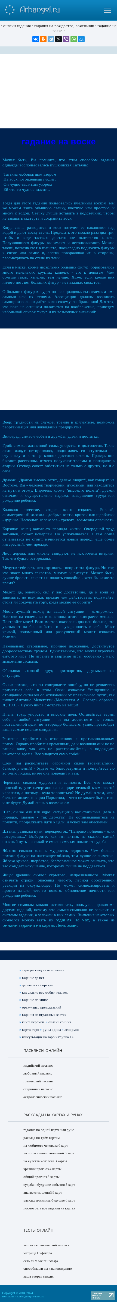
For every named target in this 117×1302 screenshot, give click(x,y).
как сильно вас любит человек (44, 992)
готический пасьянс (38, 1081)
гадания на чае (72, 919)
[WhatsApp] (73, 39)
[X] (58, 39)
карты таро (30, 1030)
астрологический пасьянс (42, 1097)
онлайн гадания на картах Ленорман (39, 925)
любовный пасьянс (37, 1073)
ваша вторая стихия (38, 1276)
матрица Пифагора (37, 1253)
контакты (8, 1296)
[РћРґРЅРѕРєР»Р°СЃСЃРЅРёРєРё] (43, 39)
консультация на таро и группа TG (48, 1037)
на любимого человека (40, 1145)
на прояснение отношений (43, 1153)
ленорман (71, 1030)
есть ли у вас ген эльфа (40, 1261)
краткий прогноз (36, 1169)
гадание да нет (33, 978)
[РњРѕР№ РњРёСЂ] (81, 39)
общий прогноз (35, 1177)
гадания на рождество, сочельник (64, 26)
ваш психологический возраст (46, 1245)
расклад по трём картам (41, 1138)
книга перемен (33, 1022)
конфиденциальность (30, 1296)
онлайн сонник (59, 1022)
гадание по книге (35, 1000)
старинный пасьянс (38, 1089)
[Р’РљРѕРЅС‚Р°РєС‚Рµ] (35, 39)
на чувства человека (38, 1161)
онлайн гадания (17, 26)
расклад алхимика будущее (44, 1200)
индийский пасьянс (38, 1065)
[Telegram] (51, 39)
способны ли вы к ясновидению (47, 1268)
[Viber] (66, 39)
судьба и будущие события (44, 1185)
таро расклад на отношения (43, 970)
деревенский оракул (37, 985)
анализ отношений (37, 1192)
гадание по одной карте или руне (48, 1130)
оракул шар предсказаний (41, 1007)
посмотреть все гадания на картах (49, 1208)
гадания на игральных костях (44, 1015)
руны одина (52, 1030)
